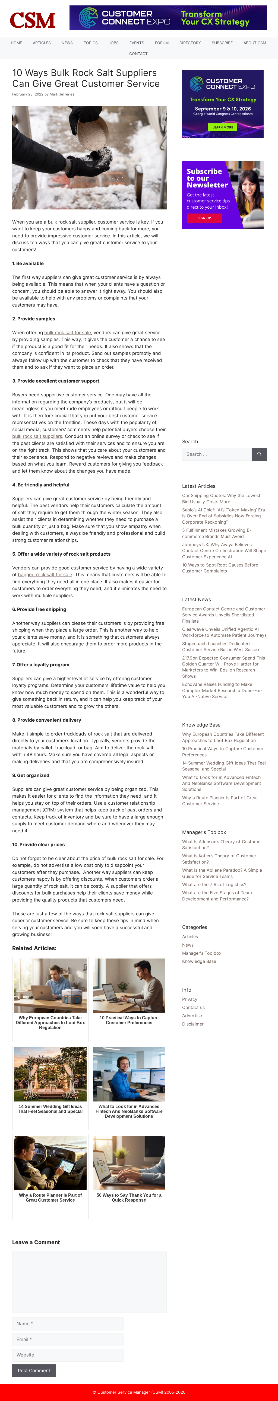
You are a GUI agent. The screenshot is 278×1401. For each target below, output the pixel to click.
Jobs (114, 42)
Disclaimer (193, 1024)
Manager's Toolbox (202, 953)
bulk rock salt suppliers (37, 436)
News (67, 42)
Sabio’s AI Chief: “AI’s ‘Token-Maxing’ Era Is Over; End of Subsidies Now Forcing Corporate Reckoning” (223, 516)
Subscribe (222, 42)
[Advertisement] (223, 333)
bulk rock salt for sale (67, 332)
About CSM (255, 42)
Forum (162, 42)
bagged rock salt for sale (45, 574)
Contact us (193, 1007)
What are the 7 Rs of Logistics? (214, 884)
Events (136, 42)
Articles (42, 42)
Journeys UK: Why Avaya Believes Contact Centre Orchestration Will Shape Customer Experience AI (224, 550)
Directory (190, 42)
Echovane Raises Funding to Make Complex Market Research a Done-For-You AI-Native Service (222, 690)
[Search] (259, 454)
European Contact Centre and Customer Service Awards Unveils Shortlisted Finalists (223, 615)
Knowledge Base (199, 961)
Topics (91, 42)
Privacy (189, 999)
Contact (138, 53)
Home (16, 42)
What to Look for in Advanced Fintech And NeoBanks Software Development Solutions (221, 783)
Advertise (192, 1015)
